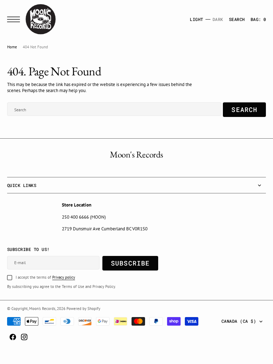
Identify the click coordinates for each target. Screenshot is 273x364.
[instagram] (24, 337)
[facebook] (12, 337)
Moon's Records (42, 308)
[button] (15, 19)
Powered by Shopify (83, 308)
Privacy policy (63, 277)
